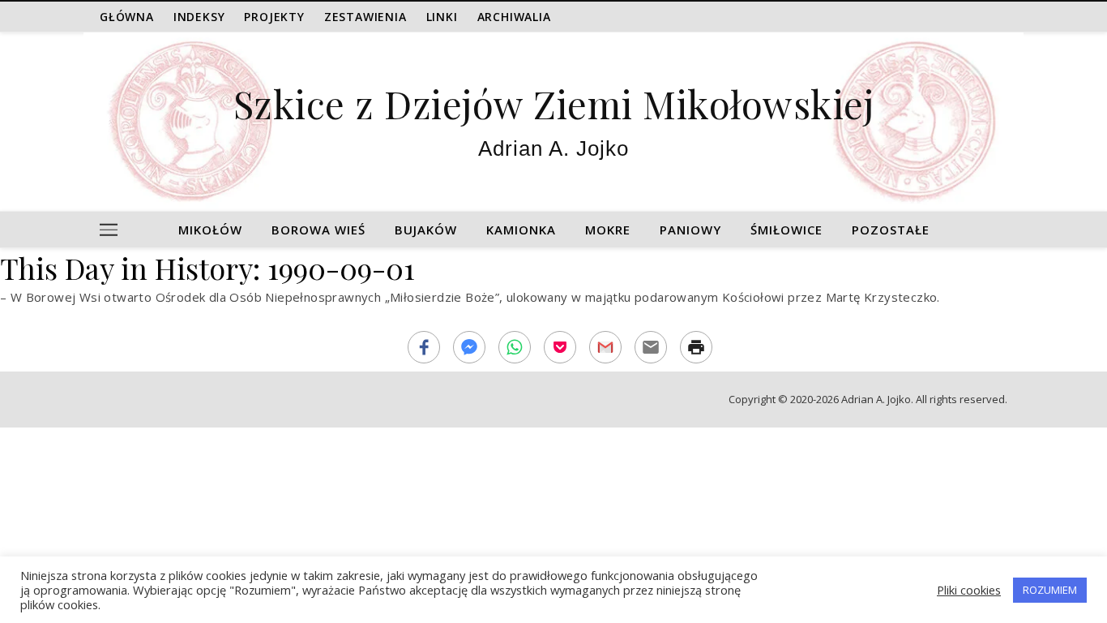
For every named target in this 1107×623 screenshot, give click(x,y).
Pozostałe (891, 229)
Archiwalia (514, 16)
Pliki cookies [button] (969, 589)
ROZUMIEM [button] (1050, 589)
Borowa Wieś (318, 229)
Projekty (274, 16)
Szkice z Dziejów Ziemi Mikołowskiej (553, 103)
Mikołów (210, 229)
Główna (127, 16)
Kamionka (521, 229)
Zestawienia (365, 16)
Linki (442, 16)
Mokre (607, 229)
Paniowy (690, 229)
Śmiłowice (786, 229)
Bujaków (426, 229)
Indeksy (199, 16)
